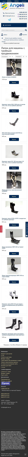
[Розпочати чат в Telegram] (9, 21)
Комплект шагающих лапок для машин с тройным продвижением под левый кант (13, 334)
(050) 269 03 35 (5, 394)
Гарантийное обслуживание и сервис (11, 360)
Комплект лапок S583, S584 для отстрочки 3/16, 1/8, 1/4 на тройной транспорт (13, 105)
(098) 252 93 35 (5, 395)
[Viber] (18, 14)
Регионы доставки (6, 365)
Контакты (24, 1)
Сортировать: (5, 56)
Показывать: (18, 56)
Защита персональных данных (9, 362)
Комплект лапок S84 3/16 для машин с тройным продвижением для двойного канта (12, 305)
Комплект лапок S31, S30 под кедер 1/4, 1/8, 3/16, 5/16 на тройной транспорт (13, 162)
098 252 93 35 (23, 14)
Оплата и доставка (17, 1)
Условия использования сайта (9, 364)
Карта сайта (4, 375)
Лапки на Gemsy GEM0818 (9, 77)
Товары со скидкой (6, 381)
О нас (2, 355)
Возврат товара (5, 359)
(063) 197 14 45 (5, 397)
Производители (5, 379)
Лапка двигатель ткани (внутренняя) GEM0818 (12, 190)
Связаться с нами (6, 371)
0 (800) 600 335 (5, 388)
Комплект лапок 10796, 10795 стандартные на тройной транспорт (14, 219)
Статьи (3, 367)
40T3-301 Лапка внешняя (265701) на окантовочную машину (12, 133)
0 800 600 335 (23, 12)
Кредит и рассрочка (9, 1)
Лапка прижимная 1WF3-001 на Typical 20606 (12, 247)
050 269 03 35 (23, 16)
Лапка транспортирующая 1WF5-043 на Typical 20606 (13, 276)
